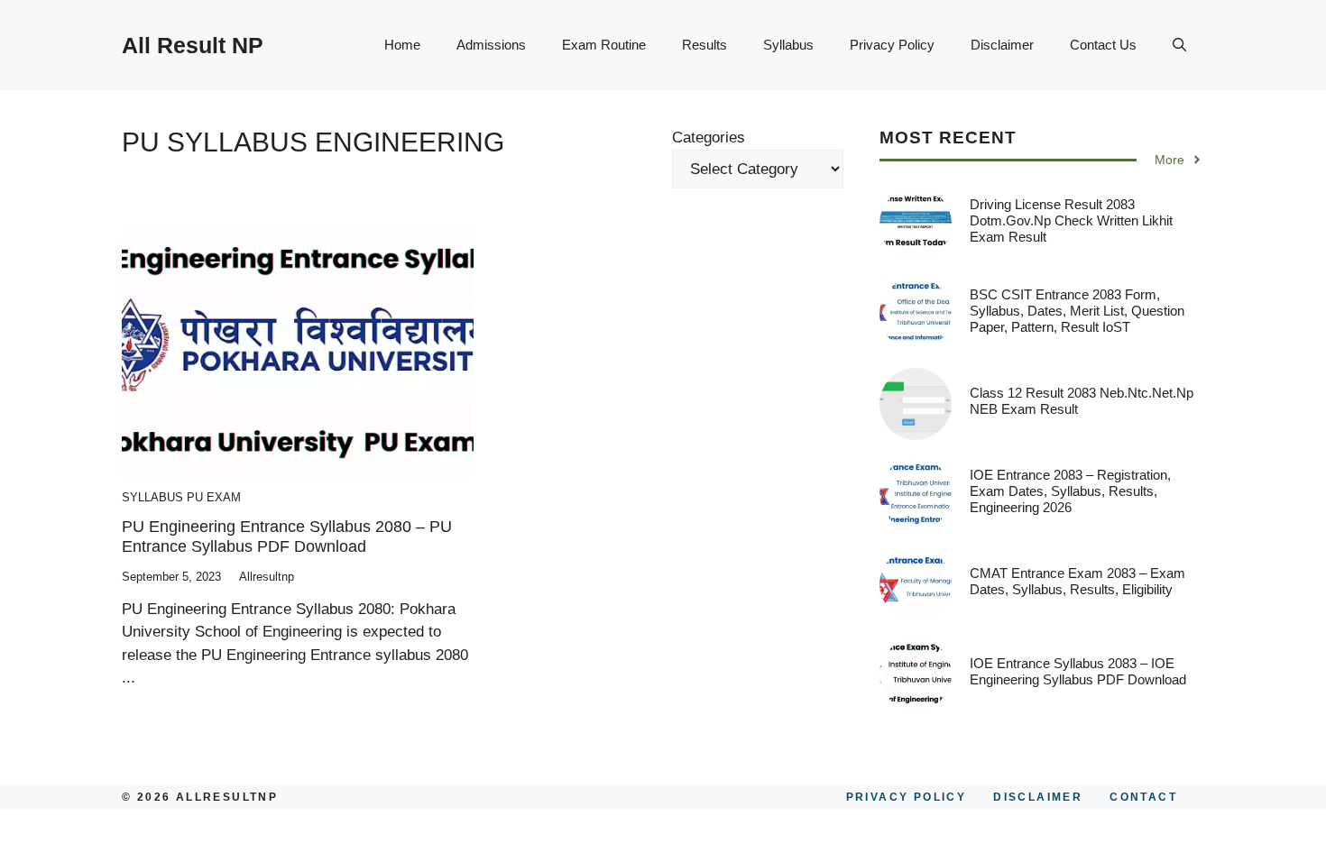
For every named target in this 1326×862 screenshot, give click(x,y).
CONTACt (1143, 797)
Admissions (491, 44)
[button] (1179, 45)
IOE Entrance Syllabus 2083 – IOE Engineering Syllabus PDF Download (1078, 671)
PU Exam (214, 497)
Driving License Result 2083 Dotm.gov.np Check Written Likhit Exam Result (1071, 220)
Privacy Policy (892, 44)
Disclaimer (1002, 44)
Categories (708, 137)
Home (402, 44)
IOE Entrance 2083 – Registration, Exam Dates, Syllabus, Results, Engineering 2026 (1070, 491)
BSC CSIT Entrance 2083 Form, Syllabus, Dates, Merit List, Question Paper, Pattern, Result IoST (1077, 311)
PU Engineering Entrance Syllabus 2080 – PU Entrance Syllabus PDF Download (287, 536)
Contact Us (1103, 44)
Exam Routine (604, 44)
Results (704, 44)
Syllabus (788, 44)
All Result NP (192, 45)
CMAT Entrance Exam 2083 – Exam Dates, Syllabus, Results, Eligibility (1077, 581)
